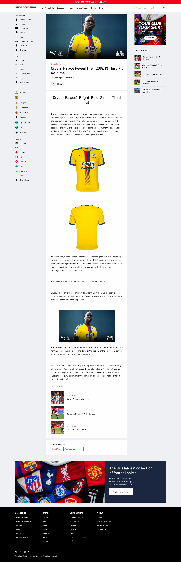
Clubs (17, 529)
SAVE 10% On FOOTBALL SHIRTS (90, 2)
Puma (80, 449)
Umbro (45, 525)
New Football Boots (23, 521)
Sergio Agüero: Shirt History (151, 58)
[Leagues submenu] (64, 7)
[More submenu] (104, 7)
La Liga (73, 525)
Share (59, 84)
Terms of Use (102, 525)
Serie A (73, 529)
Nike (44, 521)
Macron (45, 537)
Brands (18, 533)
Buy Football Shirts (105, 521)
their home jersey (64, 263)
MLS (71, 541)
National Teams (21, 537)
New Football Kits (22, 517)
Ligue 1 (73, 533)
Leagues (18, 525)
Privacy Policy (102, 529)
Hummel (45, 533)
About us (100, 517)
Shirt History (71, 396)
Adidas (45, 517)
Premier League (70, 449)
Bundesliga (74, 521)
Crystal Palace (56, 64)
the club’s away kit (72, 267)
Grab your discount (121, 492)
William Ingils (58, 78)
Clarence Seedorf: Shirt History (152, 66)
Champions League (78, 537)
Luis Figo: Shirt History (152, 74)
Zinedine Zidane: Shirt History (151, 82)
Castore (45, 541)
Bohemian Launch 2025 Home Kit (151, 91)
